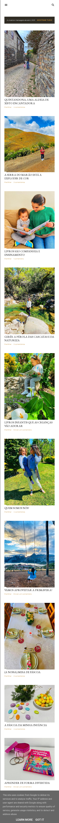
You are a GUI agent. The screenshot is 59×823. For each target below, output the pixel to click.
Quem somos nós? (16, 508)
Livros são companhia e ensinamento (22, 253)
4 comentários (19, 107)
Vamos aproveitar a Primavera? (28, 590)
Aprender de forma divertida (27, 783)
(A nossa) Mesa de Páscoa (22, 672)
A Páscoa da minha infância (25, 725)
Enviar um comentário (23, 430)
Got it (39, 819)
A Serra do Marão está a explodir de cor (23, 176)
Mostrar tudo (44, 20)
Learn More (24, 819)
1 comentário (19, 259)
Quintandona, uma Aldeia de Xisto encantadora (26, 101)
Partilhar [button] (8, 107)
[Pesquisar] (53, 4)
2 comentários (19, 182)
